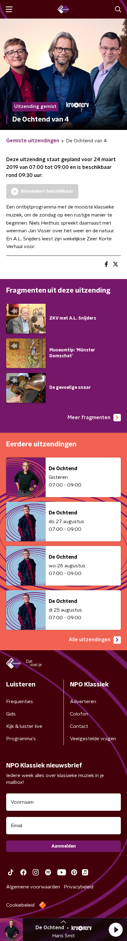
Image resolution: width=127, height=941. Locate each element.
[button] (115, 929)
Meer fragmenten (89, 417)
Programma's (21, 738)
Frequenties (19, 701)
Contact (79, 726)
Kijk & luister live (24, 726)
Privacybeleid (78, 886)
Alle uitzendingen (89, 639)
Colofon (79, 713)
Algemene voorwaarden (33, 886)
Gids (11, 713)
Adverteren (83, 701)
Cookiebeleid (20, 905)
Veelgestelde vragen (93, 738)
